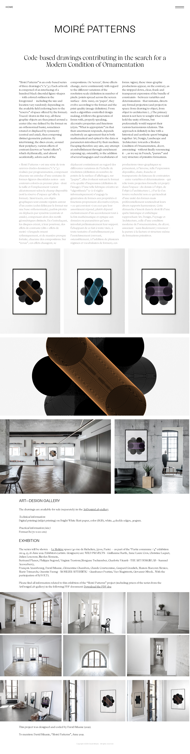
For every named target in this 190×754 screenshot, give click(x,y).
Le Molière (57, 549)
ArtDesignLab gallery (95, 509)
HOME (9, 7)
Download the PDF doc (97, 586)
